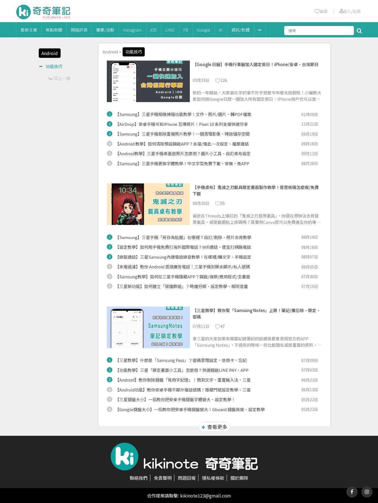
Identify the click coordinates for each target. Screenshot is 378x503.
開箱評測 (79, 30)
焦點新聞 (54, 30)
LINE (170, 30)
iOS (153, 30)
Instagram (132, 30)
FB (185, 30)
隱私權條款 (213, 478)
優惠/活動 (105, 30)
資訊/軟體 (240, 30)
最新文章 (28, 30)
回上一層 (62, 78)
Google (203, 30)
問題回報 (187, 478)
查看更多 (217, 426)
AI (221, 30)
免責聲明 (163, 478)
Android (110, 52)
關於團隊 (239, 478)
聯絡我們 (138, 478)
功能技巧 (133, 52)
